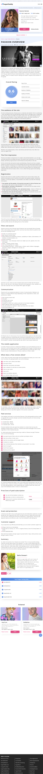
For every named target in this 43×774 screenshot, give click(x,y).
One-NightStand (34, 758)
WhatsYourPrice (4, 758)
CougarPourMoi (4, 766)
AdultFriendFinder (5, 773)
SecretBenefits (4, 760)
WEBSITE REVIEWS (5, 756)
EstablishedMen (33, 766)
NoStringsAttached (34, 760)
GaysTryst (4, 622)
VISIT (24, 29)
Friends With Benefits (20, 768)
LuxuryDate (18, 760)
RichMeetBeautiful (19, 766)
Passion (32, 764)
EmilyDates (18, 758)
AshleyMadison (4, 762)
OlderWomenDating (20, 762)
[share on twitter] (10, 573)
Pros (30, 496)
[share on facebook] (8, 573)
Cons (30, 499)
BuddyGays (26, 622)
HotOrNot (32, 773)
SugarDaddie (18, 771)
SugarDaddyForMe (5, 768)
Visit (11, 102)
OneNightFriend (34, 768)
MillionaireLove (19, 773)
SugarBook (18, 764)
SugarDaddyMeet (5, 771)
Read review (5, 631)
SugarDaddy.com (5, 764)
